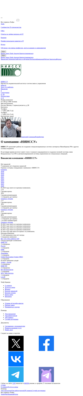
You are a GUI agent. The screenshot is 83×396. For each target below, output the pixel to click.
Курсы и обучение (23, 59)
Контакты (8, 296)
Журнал (58, 59)
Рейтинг (46, 59)
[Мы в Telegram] (16, 381)
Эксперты (33, 59)
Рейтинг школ (10, 305)
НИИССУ (4, 82)
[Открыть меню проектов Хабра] (1, 17)
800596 (26, 383)
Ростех (3, 246)
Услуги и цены (10, 287)
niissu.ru (3, 85)
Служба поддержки (11, 319)
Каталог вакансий (11, 291)
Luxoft (3, 277)
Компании (40, 59)
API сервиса (9, 317)
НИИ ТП (4, 242)
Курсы (16, 394)
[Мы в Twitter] (16, 350)
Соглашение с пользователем (15, 326)
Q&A (6, 394)
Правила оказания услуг (13, 328)
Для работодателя (11, 316)
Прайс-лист (9, 330)
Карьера (11, 394)
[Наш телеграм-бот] (46, 381)
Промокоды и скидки (12, 307)
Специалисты (12, 59)
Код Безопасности (7, 269)
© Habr (3, 385)
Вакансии (4, 59)
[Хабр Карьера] (9, 20)
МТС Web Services (7, 273)
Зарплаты (52, 59)
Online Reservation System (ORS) (12, 257)
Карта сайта (9, 295)
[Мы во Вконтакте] (16, 366)
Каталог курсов (10, 293)
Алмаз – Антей (6, 262)
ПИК (2, 249)
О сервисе (8, 285)
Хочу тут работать (7, 87)
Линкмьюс (4, 253)
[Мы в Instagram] (46, 366)
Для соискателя (10, 314)
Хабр (2, 394)
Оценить (4, 169)
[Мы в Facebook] (46, 350)
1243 (14, 383)
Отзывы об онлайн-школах (14, 303)
